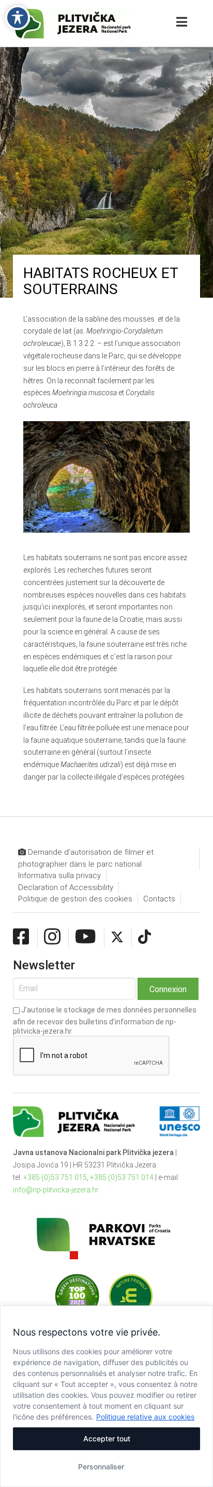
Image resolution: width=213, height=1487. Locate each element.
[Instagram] (52, 937)
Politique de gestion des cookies (75, 899)
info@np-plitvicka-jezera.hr (56, 1190)
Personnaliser (101, 1466)
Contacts (159, 899)
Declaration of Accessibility (65, 887)
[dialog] (106, 1396)
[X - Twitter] (117, 937)
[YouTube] (85, 937)
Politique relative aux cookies (145, 1416)
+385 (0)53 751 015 (55, 1177)
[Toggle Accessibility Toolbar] (17, 17)
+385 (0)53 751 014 (122, 1177)
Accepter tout (106, 1438)
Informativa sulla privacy (59, 875)
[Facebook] (21, 937)
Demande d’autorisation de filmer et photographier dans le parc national (86, 858)
